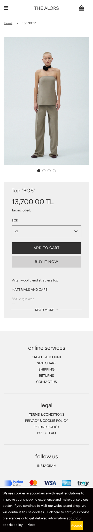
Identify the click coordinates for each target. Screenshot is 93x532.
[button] (38, 170)
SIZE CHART (46, 363)
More (31, 525)
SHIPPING (46, 369)
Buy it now (46, 262)
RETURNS (46, 375)
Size (15, 220)
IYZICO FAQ (46, 433)
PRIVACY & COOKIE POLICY (46, 421)
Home (8, 23)
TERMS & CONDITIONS (46, 414)
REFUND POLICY (46, 427)
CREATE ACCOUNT (46, 357)
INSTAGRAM (46, 466)
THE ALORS (46, 8)
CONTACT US (46, 382)
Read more (45, 310)
